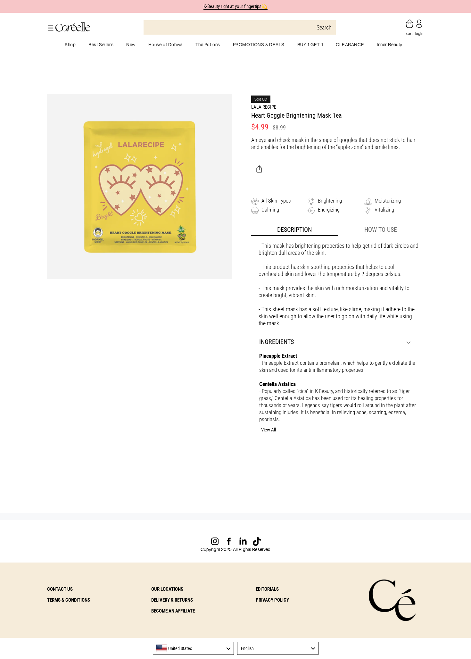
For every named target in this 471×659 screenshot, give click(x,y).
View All (268, 430)
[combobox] (193, 648)
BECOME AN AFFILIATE (173, 611)
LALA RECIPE (263, 107)
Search (324, 27)
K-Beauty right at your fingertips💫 (235, 6)
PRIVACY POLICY (272, 600)
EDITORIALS (267, 589)
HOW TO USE (380, 229)
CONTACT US (60, 589)
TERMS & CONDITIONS (68, 600)
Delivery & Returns (172, 600)
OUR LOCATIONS (167, 589)
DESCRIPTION (294, 229)
